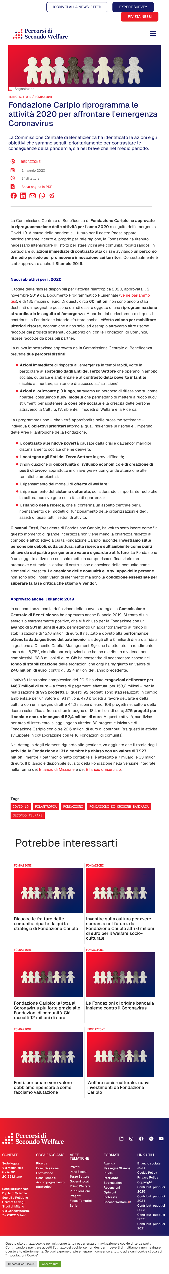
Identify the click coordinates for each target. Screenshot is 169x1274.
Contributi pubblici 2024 (151, 1198)
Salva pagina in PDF (37, 187)
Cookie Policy (147, 1173)
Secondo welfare (27, 815)
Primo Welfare (80, 1186)
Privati (75, 1167)
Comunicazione (47, 1168)
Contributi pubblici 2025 (151, 1189)
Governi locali (80, 1181)
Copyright (144, 1182)
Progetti (75, 1196)
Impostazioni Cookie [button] (21, 1264)
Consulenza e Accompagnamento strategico (50, 1182)
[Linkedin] (121, 1138)
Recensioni (112, 1187)
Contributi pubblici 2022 (151, 1217)
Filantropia (46, 806)
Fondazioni (43, 97)
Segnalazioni (113, 1183)
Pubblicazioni (80, 1191)
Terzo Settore (19, 97)
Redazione (31, 161)
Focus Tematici (81, 1201)
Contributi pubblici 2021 (151, 1226)
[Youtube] (161, 1138)
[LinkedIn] (23, 197)
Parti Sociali (78, 1172)
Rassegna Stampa (117, 1168)
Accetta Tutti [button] (50, 1264)
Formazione (44, 1173)
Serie (73, 1205)
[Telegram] (151, 1138)
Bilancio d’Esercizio (103, 769)
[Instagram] (131, 1138)
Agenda (109, 1163)
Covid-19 (21, 806)
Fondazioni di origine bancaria (119, 806)
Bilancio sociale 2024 (148, 1165)
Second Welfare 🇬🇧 (117, 1202)
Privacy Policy (147, 1177)
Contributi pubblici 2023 (151, 1208)
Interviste (111, 1178)
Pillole (108, 1173)
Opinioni (110, 1192)
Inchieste (110, 1197)
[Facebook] (14, 197)
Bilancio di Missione (57, 769)
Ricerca (41, 1163)
